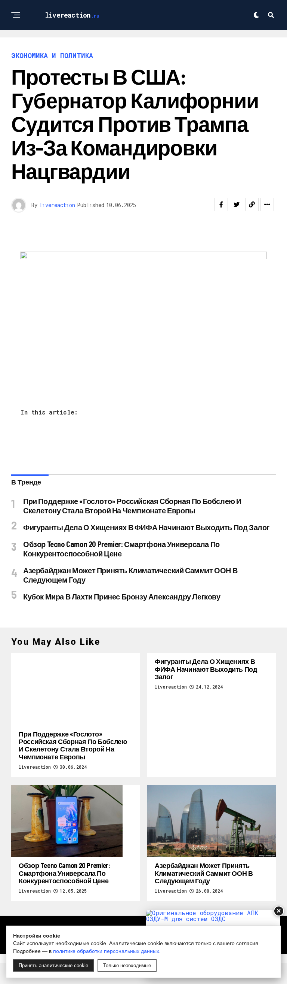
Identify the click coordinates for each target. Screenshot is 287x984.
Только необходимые (127, 965)
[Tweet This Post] (236, 204)
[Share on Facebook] (221, 204)
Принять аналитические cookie (53, 965)
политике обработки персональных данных (106, 951)
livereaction (57, 205)
